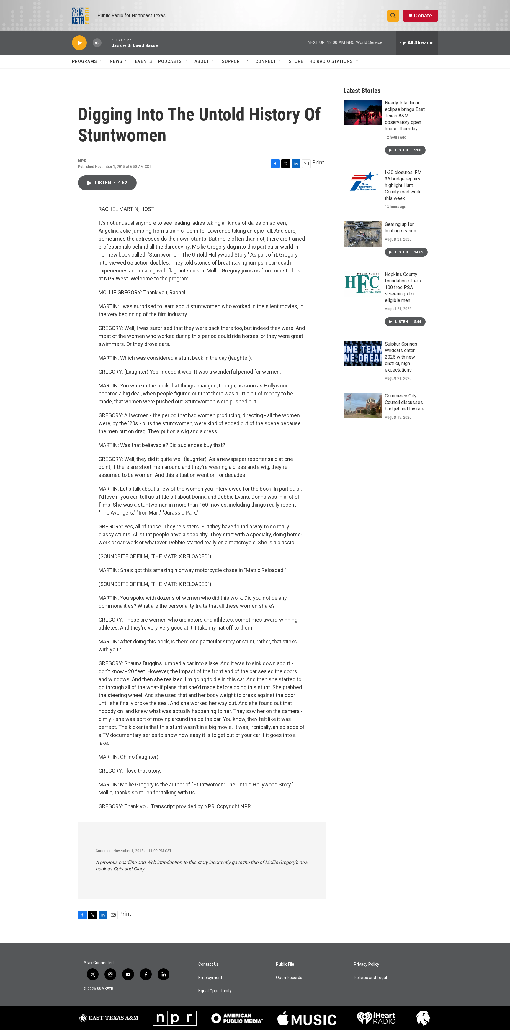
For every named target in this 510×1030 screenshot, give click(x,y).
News (116, 61)
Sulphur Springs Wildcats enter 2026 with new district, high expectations (401, 357)
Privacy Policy (366, 964)
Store (296, 61)
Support (232, 61)
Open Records (289, 977)
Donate (423, 15)
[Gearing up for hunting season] (363, 234)
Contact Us (208, 964)
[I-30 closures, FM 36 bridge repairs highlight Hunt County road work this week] (363, 182)
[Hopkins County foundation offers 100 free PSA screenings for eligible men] (363, 284)
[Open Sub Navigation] (101, 61)
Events (143, 61)
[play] (79, 43)
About (201, 61)
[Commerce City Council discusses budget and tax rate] (363, 405)
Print (318, 162)
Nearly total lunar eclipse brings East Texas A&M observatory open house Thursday (405, 116)
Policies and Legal (370, 977)
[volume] (97, 43)
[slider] (106, 43)
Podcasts (170, 61)
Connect (265, 61)
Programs (84, 61)
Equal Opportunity (215, 991)
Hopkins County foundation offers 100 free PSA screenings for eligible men (403, 287)
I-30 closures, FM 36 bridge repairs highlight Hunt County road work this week (403, 185)
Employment (210, 977)
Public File (285, 964)
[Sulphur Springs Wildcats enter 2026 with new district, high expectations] (363, 353)
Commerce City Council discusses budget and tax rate (404, 402)
